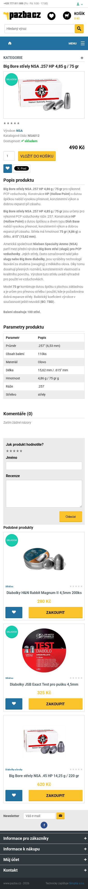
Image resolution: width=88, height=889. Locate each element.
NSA (19, 130)
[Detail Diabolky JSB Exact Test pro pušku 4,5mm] (44, 650)
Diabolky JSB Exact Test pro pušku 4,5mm (44, 684)
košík (79, 16)
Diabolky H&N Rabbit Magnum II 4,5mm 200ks (44, 593)
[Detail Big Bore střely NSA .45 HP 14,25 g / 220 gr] (44, 741)
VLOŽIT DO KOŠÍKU (36, 156)
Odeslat (71, 516)
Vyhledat (79, 28)
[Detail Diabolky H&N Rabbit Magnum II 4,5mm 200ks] (44, 559)
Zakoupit (55, 612)
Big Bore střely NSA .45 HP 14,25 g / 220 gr (44, 776)
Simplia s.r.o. (77, 883)
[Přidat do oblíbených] (7, 168)
